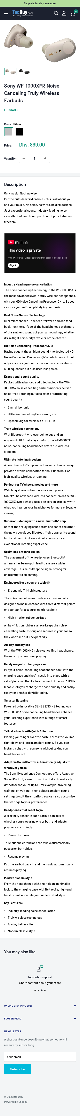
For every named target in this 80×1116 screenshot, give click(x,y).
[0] (72, 13)
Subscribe (17, 1069)
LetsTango (11, 110)
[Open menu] (6, 13)
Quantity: (10, 158)
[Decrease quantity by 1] (23, 158)
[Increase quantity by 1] (45, 158)
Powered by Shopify (15, 1101)
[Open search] (56, 13)
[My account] (64, 13)
